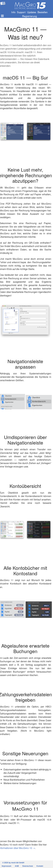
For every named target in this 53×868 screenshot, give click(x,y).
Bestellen (43, 12)
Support (21, 12)
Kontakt (40, 866)
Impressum (6, 866)
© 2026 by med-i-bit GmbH (13, 862)
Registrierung (29, 16)
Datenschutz (27, 866)
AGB (17, 866)
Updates (31, 12)
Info (13, 12)
